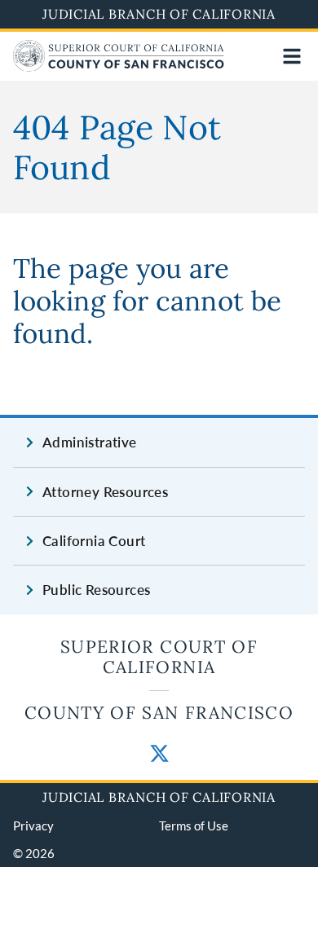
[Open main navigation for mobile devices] (291, 56)
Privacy (33, 825)
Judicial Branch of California (159, 14)
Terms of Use (193, 825)
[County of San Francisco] (118, 66)
